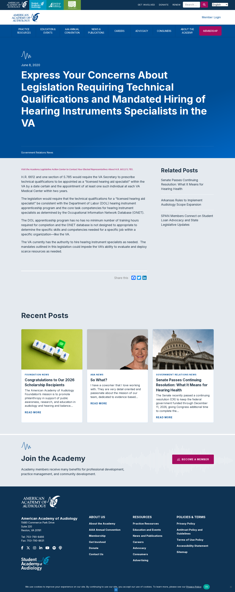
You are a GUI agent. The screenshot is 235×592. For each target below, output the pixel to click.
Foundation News (37, 374)
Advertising (140, 560)
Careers (138, 542)
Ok (206, 586)
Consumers (140, 554)
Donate (164, 4)
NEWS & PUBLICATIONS (96, 31)
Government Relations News (176, 374)
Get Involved (146, 4)
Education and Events (147, 529)
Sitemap (182, 552)
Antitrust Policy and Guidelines (189, 531)
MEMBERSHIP (210, 30)
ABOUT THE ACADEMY (187, 31)
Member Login (211, 17)
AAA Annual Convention (104, 529)
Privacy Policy (186, 523)
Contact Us (96, 554)
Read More (33, 412)
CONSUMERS (164, 30)
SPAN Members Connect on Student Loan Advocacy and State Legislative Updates (187, 220)
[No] (230, 587)
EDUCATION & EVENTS (48, 31)
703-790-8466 (35, 536)
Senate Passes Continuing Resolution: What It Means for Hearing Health (182, 184)
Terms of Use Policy (190, 539)
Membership (97, 535)
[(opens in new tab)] (35, 563)
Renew (177, 4)
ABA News (96, 374)
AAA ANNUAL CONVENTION (72, 31)
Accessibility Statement (192, 545)
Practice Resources (146, 523)
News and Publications (147, 535)
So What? (98, 380)
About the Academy (102, 523)
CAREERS (119, 30)
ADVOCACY (141, 30)
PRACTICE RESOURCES (24, 31)
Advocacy (139, 548)
